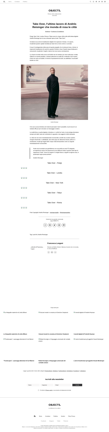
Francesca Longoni (55, 243)
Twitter (58, 421)
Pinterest (66, 421)
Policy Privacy (71, 416)
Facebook (43, 421)
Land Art (34, 234)
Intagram (51, 421)
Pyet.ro (67, 425)
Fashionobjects (62, 371)
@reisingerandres (65, 212)
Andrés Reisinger (43, 234)
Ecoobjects (76, 371)
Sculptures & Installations (57, 31)
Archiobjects (70, 371)
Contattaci (17, 1)
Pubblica (25, 1)
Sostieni (63, 416)
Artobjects (47, 31)
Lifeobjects (83, 371)
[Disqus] (54, 280)
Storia (9, 1)
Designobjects (48, 371)
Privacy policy (49, 390)
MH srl (63, 425)
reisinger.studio (54, 212)
